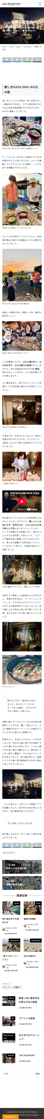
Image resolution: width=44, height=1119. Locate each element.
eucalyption (11, 4)
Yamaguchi (30, 30)
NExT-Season (33, 1115)
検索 (37, 1073)
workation (9, 853)
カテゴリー (6, 984)
